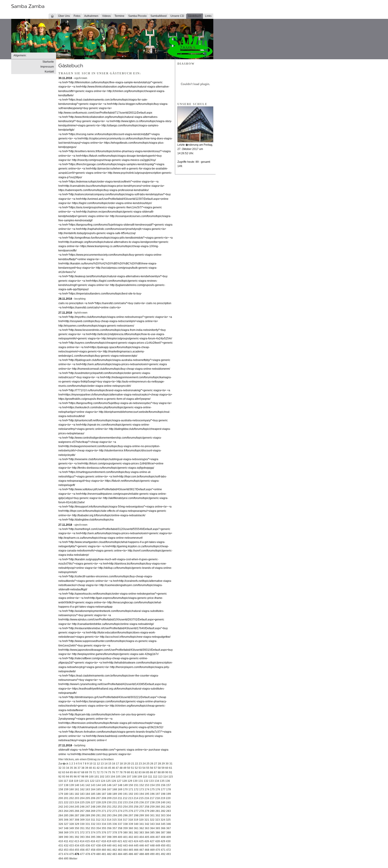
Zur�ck (63, 763)
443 (125, 845)
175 (152, 789)
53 (140, 767)
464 (125, 849)
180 (66, 793)
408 (163, 837)
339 (130, 824)
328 (71, 824)
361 (136, 828)
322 (152, 819)
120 (81, 780)
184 (87, 793)
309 (82, 819)
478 (87, 854)
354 (98, 828)
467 (141, 849)
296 (125, 815)
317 (125, 819)
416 (92, 841)
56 (151, 767)
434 (77, 845)
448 (152, 845)
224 (77, 802)
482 (109, 854)
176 (157, 789)
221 (60, 802)
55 (147, 767)
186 (98, 793)
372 (82, 832)
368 (60, 832)
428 (157, 841)
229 (103, 802)
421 (119, 841)
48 (121, 767)
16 (113, 763)
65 (71, 772)
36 (75, 767)
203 (77, 798)
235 (136, 802)
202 (71, 798)
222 (66, 802)
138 (66, 785)
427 (152, 841)
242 (60, 806)
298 (136, 815)
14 (106, 763)
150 (130, 785)
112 (155, 776)
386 (157, 832)
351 (82, 828)
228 (98, 802)
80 (128, 772)
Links (208, 16)
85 (147, 772)
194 (141, 793)
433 (71, 845)
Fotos (77, 16)
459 (98, 849)
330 (82, 824)
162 (82, 789)
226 (87, 802)
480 (98, 854)
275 (125, 811)
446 (141, 845)
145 (103, 785)
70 (90, 772)
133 (151, 780)
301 (152, 815)
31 (170, 763)
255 (130, 806)
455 (77, 849)
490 (152, 854)
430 (168, 841)
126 (113, 780)
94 (67, 776)
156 (163, 785)
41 (94, 767)
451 (168, 845)
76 (113, 772)
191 (125, 793)
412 (71, 841)
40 (90, 767)
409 (168, 837)
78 (121, 772)
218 (157, 798)
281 (157, 811)
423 (130, 841)
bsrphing (80, 298)
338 (125, 824)
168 (114, 789)
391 (71, 837)
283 (168, 811)
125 (108, 780)
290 (93, 815)
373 (87, 832)
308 (77, 819)
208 (103, 798)
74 (105, 772)
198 (163, 793)
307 (71, 819)
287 (77, 815)
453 (66, 849)
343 (152, 824)
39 (86, 767)
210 (114, 798)
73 (102, 772)
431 (60, 845)
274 (120, 811)
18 (121, 763)
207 (98, 798)
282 (163, 811)
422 (125, 841)
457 (87, 849)
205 (87, 798)
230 (109, 802)
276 (130, 811)
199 (168, 793)
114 (165, 776)
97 (79, 776)
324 (163, 819)
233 (125, 802)
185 (93, 793)
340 (136, 824)
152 (141, 785)
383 (141, 832)
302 (157, 815)
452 (60, 849)
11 (94, 763)
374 (93, 832)
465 (130, 849)
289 (87, 815)
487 (136, 854)
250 (103, 806)
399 (114, 837)
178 (168, 789)
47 (117, 767)
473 (60, 854)
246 (82, 806)
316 (119, 819)
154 (152, 785)
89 (163, 772)
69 (86, 772)
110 (145, 776)
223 (71, 802)
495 (66, 858)
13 (102, 763)
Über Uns (64, 16)
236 (141, 802)
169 (120, 789)
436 (87, 845)
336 (114, 824)
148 (120, 785)
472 (168, 849)
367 (168, 828)
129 (130, 780)
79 (124, 772)
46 (113, 767)
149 (125, 785)
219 (163, 798)
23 (140, 763)
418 (103, 841)
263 (60, 811)
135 (162, 780)
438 (98, 845)
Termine (119, 16)
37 (79, 767)
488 (141, 854)
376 (103, 832)
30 (167, 763)
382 (136, 832)
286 (71, 815)
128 (124, 780)
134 (156, 780)
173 (141, 789)
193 (136, 793)
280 (152, 811)
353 (93, 828)
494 (60, 858)
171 (130, 789)
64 (67, 772)
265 (71, 811)
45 (109, 767)
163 (87, 789)
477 (82, 854)
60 (166, 767)
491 (157, 854)
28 (159, 763)
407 (157, 837)
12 (98, 763)
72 (98, 772)
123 (97, 780)
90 (166, 772)
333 (98, 824)
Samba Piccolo (137, 16)
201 (66, 798)
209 (109, 798)
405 (147, 837)
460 (103, 849)
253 (120, 806)
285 (66, 815)
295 (120, 815)
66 (75, 772)
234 (130, 802)
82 (136, 772)
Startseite (48, 61)
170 (125, 789)
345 (163, 824)
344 (157, 824)
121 (86, 780)
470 (157, 849)
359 (125, 828)
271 (103, 811)
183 (82, 793)
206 (93, 798)
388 (168, 832)
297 (130, 815)
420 (114, 841)
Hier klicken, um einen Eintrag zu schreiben (86, 759)
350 (77, 828)
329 (77, 824)
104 (112, 776)
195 (147, 793)
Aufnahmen (91, 16)
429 (163, 841)
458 (93, 849)
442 (120, 845)
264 (66, 811)
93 (63, 776)
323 (157, 819)
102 (102, 776)
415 (87, 841)
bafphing (79, 745)
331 (87, 824)
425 (141, 841)
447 (147, 845)
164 (93, 789)
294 (114, 815)
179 (60, 793)
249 (98, 806)
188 (109, 793)
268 (87, 811)
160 (71, 789)
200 (60, 798)
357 (114, 828)
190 (120, 793)
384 (147, 832)
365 (157, 828)
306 (66, 819)
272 (109, 811)
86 (151, 772)
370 (71, 832)
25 (148, 763)
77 (117, 772)
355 (103, 828)
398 (109, 837)
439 (103, 845)
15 (109, 763)
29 (163, 763)
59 (163, 767)
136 (167, 780)
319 (136, 819)
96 (75, 776)
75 (109, 772)
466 (136, 849)
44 (105, 767)
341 (141, 824)
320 (141, 819)
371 (77, 832)
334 (103, 824)
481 (103, 854)
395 (93, 837)
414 (82, 841)
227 (93, 802)
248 (93, 806)
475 (71, 854)
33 (63, 767)
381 (130, 832)
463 (120, 849)
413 (76, 841)
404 (141, 837)
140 (77, 785)
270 (98, 811)
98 (82, 776)
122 (92, 780)
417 (98, 841)
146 (109, 785)
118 (71, 780)
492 (163, 854)
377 (109, 832)
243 (66, 806)
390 (66, 837)
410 (60, 841)
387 (163, 832)
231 (114, 802)
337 (120, 824)
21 (132, 763)
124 (103, 780)
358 (120, 828)
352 (87, 828)
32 (60, 767)
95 (71, 776)
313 (103, 819)
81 (132, 772)
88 (159, 772)
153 (147, 785)
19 (125, 763)
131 (140, 780)
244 (71, 806)
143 (93, 785)
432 (66, 845)
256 (136, 806)
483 (114, 854)
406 (152, 837)
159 (66, 789)
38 (82, 767)
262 (168, 806)
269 (93, 811)
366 (163, 828)
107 (129, 776)
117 (66, 780)
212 (125, 798)
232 (120, 802)
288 (82, 815)
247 (87, 806)
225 (82, 802)
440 (109, 845)
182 (77, 793)
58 (159, 767)
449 (157, 845)
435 (82, 845)
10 (91, 763)
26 (151, 763)
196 (152, 793)
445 (136, 845)
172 (136, 789)
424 (136, 841)
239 (157, 802)
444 (130, 845)
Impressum (47, 66)
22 (136, 763)
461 (109, 849)
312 (98, 819)
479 (93, 854)
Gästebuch (194, 16)
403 (136, 837)
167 (109, 789)
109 (139, 776)
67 (79, 772)
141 (82, 785)
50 (128, 767)
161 (77, 789)
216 (146, 798)
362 (141, 828)
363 (147, 828)
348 (66, 828)
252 (114, 806)
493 (168, 854)
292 (103, 815)
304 (168, 815)
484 (120, 854)
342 (147, 824)
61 (170, 767)
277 (136, 811)
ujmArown (80, 524)
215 (141, 798)
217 (152, 798)
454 (71, 849)
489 (147, 854)
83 (140, 772)
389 (60, 837)
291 (98, 815)
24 (144, 763)
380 (125, 832)
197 (157, 793)
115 (170, 776)
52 (136, 767)
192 (130, 793)
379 (120, 832)
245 (77, 806)
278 (141, 811)
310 (87, 819)
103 (107, 776)
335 (109, 824)
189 (114, 793)
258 (147, 806)
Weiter (73, 858)
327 (66, 824)
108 (134, 776)
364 (152, 828)
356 (109, 828)
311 (93, 819)
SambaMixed (158, 16)
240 (163, 802)
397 (103, 837)
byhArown (80, 312)
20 (128, 763)
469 (152, 849)
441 (114, 845)
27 (155, 763)
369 (66, 832)
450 (163, 845)
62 (60, 772)
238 (152, 802)
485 (125, 854)
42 (98, 767)
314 (109, 819)
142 (87, 785)
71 (94, 772)
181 (71, 793)
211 (120, 798)
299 (141, 815)
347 (60, 828)
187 (103, 793)
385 (152, 832)
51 (132, 767)
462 (114, 849)
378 (114, 832)
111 (150, 776)
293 (109, 815)
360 (130, 828)
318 (130, 819)
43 (102, 767)
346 (168, 824)
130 (135, 780)
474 (66, 854)
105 (118, 776)
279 (147, 811)
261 (163, 806)
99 (86, 776)
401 (125, 837)
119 (76, 780)
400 (120, 837)
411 (66, 841)
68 (82, 772)
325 (168, 819)
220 (168, 798)
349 (71, 828)
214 (136, 798)
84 (144, 772)
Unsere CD (177, 16)
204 (82, 798)
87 (155, 772)
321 (146, 819)
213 (130, 798)
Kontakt (49, 71)
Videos (106, 16)
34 (67, 767)
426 (146, 841)
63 (63, 772)
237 (147, 802)
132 (146, 780)
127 (119, 780)
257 (141, 806)
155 (157, 785)
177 (163, 789)
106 (123, 776)
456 (82, 849)
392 (77, 837)
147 (114, 785)
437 (93, 845)
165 (98, 789)
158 (60, 789)
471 (163, 849)
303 (163, 815)
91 (170, 772)
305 (60, 819)
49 (124, 767)
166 (103, 789)
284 (60, 815)
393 (82, 837)
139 (71, 785)
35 (71, 767)
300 (147, 815)
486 (130, 854)
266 (77, 811)
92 (60, 776)
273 (114, 811)
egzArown (80, 78)
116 (60, 780)
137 (60, 785)
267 (82, 811)
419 (109, 841)
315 (114, 819)
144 (98, 785)
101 (96, 776)
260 (157, 806)
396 (98, 837)
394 (87, 837)
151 (136, 785)
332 (93, 824)
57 (155, 767)
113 (160, 776)
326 (60, 824)
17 (117, 763)
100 (91, 776)
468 (147, 849)
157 (168, 785)
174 (147, 789)
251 (109, 806)
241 (168, 802)
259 (152, 806)
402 (130, 837)
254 (125, 806)
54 (144, 767)
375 (98, 832)
